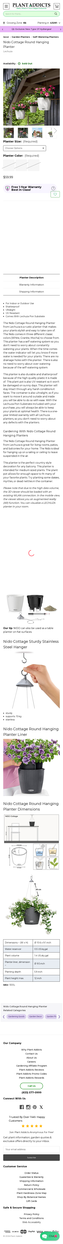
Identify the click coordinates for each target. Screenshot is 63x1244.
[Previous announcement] (2, 29)
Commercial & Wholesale (31, 1189)
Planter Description (32, 277)
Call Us (31, 1085)
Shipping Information (31, 291)
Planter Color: (21, 155)
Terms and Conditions (31, 1218)
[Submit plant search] (56, 14)
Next (55, 130)
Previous (5, 130)
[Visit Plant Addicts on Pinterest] (35, 1107)
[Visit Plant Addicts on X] (41, 1107)
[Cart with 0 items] (57, 6)
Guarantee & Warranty (31, 1177)
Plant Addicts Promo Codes (31, 1073)
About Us (31, 1057)
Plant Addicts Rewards (31, 1077)
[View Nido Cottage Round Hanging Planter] (8, 132)
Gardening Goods (16, 1016)
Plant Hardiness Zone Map (31, 1193)
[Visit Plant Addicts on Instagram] (28, 1107)
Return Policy (31, 1185)
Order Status (31, 1173)
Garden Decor (35, 1016)
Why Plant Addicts (31, 1049)
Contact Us (31, 1053)
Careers (31, 1061)
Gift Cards (31, 1201)
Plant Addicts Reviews (31, 1069)
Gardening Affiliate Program (31, 1065)
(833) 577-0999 (31, 1092)
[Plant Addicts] (31, 6)
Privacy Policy (31, 1214)
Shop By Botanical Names (31, 1197)
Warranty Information (31, 284)
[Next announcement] (60, 29)
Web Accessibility (31, 1222)
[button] (6, 6)
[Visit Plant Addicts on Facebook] (22, 1107)
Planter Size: (20, 141)
